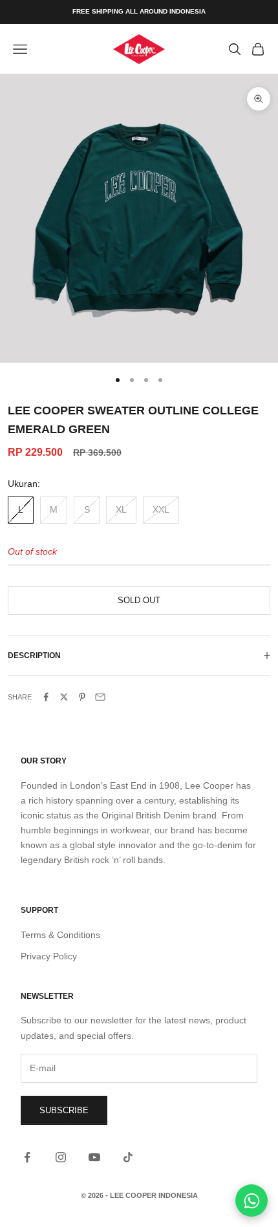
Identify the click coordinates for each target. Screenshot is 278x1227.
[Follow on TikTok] (128, 1157)
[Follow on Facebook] (27, 1157)
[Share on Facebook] (46, 697)
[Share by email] (100, 697)
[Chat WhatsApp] (251, 1200)
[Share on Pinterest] (82, 697)
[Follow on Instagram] (60, 1157)
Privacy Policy (49, 956)
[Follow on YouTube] (94, 1157)
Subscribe (64, 1110)
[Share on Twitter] (64, 697)
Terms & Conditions (60, 935)
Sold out (139, 600)
